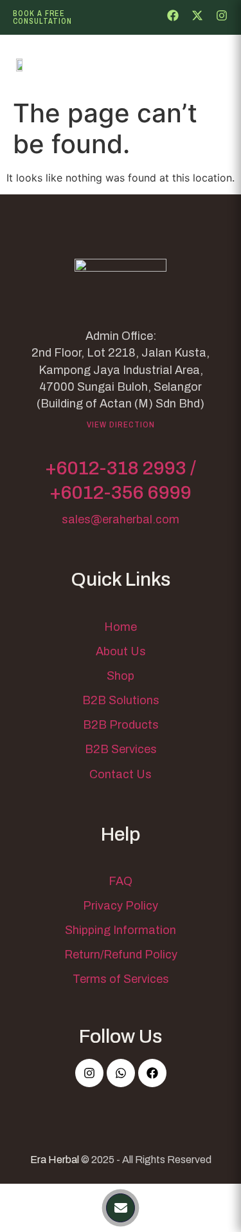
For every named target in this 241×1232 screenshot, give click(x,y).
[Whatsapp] (121, 1073)
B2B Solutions (120, 700)
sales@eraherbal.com (120, 519)
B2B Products (121, 724)
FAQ (120, 881)
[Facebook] (152, 1073)
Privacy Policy (120, 905)
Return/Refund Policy (120, 954)
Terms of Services (121, 979)
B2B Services (121, 749)
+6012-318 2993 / (120, 468)
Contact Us (120, 774)
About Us (121, 651)
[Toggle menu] (209, 65)
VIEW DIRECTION (121, 424)
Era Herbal (54, 1159)
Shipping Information (120, 930)
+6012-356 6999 (120, 492)
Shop (120, 675)
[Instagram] (89, 1073)
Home (120, 627)
